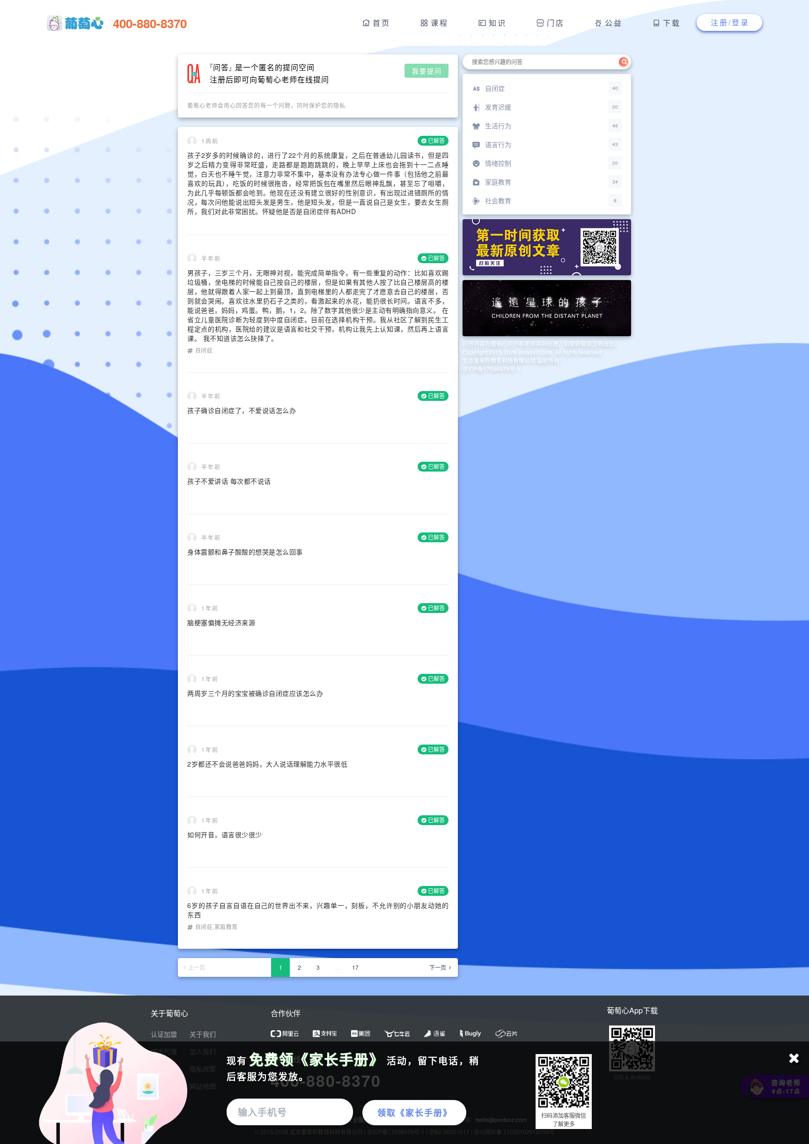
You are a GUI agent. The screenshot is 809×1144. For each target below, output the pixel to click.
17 (355, 967)
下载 (672, 22)
